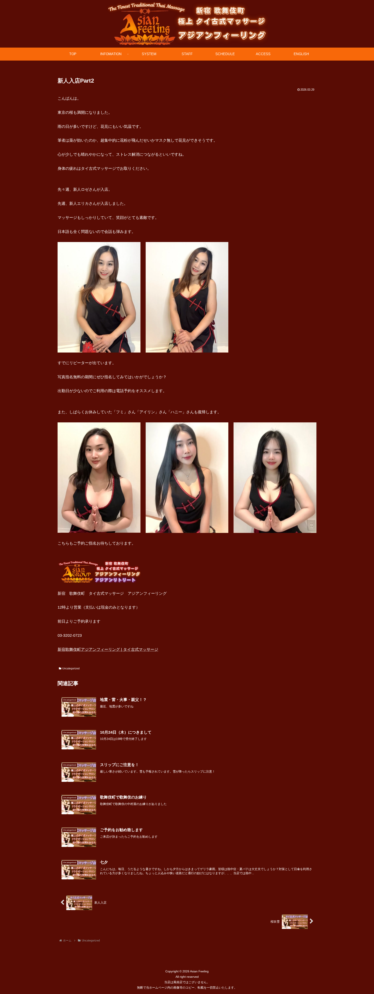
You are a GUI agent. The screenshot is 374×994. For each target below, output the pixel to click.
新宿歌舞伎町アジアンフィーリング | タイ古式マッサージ (108, 649)
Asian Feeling (199, 971)
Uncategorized (71, 668)
